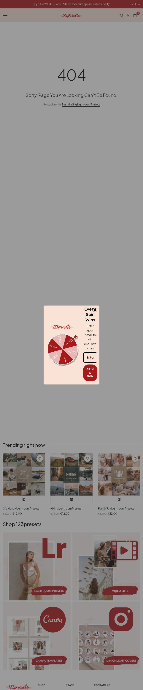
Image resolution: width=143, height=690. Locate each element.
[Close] (94, 310)
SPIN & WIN (90, 373)
